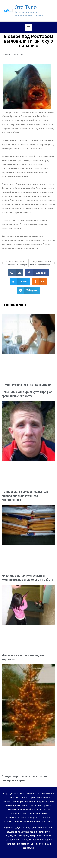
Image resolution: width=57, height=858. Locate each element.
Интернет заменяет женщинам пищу (26, 384)
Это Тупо (26, 7)
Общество (18, 54)
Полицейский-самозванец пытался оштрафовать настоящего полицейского (26, 495)
